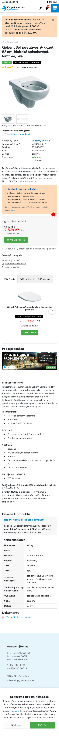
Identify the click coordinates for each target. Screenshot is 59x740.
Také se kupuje (44, 279)
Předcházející (10, 134)
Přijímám (42, 725)
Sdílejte (53, 248)
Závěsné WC (12, 42)
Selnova (46, 140)
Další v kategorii (26, 279)
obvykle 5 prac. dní (29, 325)
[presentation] (7, 311)
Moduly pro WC (12, 260)
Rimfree (11, 456)
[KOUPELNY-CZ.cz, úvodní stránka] (13, 8)
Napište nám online (19, 676)
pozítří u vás (38, 160)
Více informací (27, 181)
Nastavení (16, 725)
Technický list (19, 617)
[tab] (10, 279)
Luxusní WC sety (13, 266)
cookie (15, 710)
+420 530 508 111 (18, 668)
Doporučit (10, 248)
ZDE (14, 210)
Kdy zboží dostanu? (16, 221)
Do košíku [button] (31, 332)
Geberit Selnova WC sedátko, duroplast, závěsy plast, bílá (29, 308)
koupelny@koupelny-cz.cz (22, 680)
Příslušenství (9, 279)
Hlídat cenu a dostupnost (32, 248)
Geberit (36, 140)
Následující (24, 134)
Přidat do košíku (17, 239)
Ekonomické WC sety (15, 263)
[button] (41, 8)
